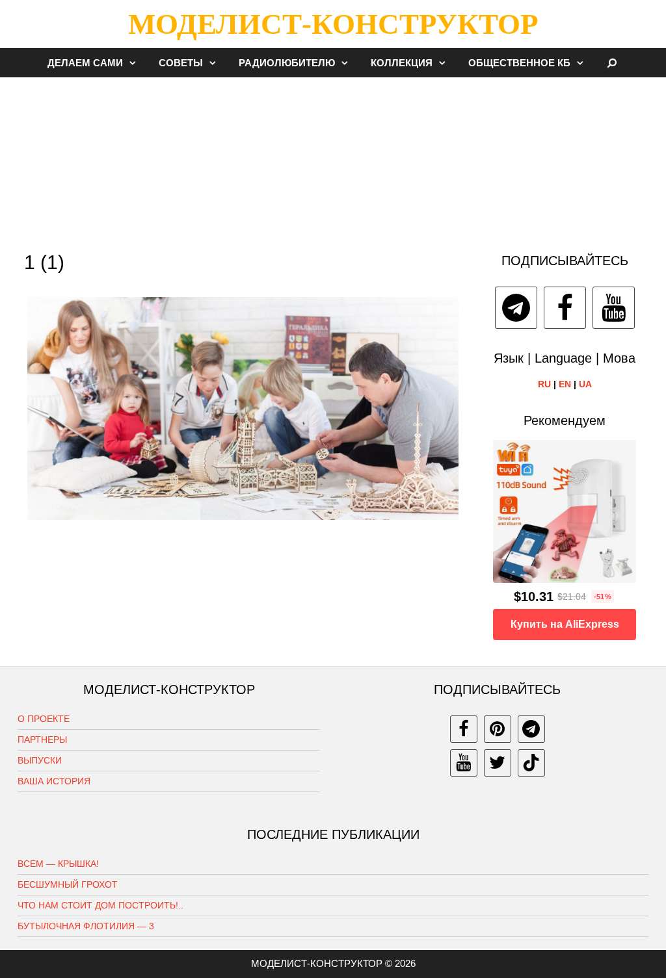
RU (544, 384)
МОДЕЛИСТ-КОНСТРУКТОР (333, 24)
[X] (497, 763)
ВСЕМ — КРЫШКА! (58, 863)
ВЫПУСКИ (40, 760)
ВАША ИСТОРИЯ (54, 781)
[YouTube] (614, 308)
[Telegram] (516, 308)
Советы (181, 62)
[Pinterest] (497, 729)
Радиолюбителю (287, 62)
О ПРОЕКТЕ (44, 719)
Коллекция (402, 62)
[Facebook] (565, 308)
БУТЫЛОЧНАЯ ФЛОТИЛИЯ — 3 (86, 926)
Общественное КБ (519, 62)
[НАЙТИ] (612, 62)
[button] (136, 62)
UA (585, 384)
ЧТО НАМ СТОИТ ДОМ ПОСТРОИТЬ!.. (100, 905)
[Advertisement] (333, 158)
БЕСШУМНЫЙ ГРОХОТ (68, 884)
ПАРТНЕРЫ (42, 739)
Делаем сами (85, 62)
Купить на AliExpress (565, 624)
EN (565, 384)
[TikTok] (531, 763)
